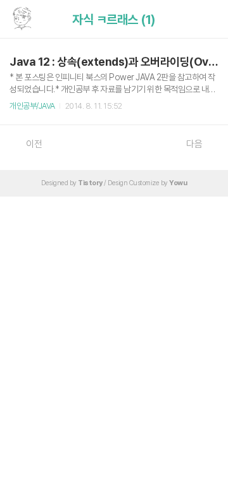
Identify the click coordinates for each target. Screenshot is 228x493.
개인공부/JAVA (32, 106)
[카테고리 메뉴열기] (205, 19)
